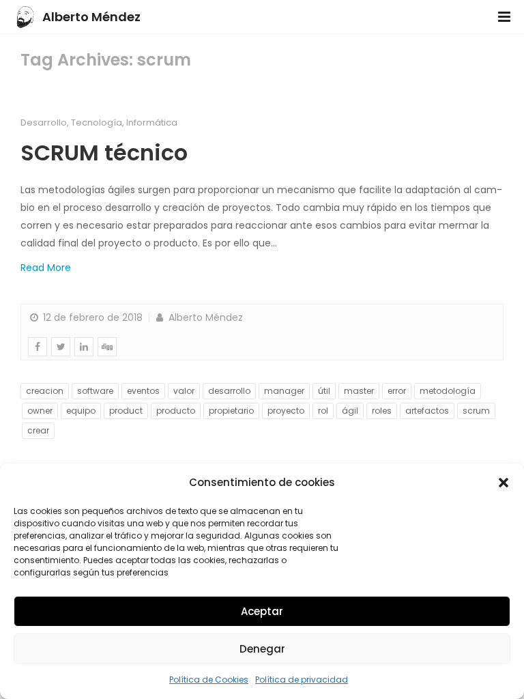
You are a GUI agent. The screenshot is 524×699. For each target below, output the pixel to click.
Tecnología (96, 122)
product (126, 410)
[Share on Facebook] (37, 346)
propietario (231, 410)
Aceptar (262, 611)
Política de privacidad (301, 679)
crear (38, 430)
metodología (448, 391)
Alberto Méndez (91, 16)
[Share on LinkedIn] (83, 346)
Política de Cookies (208, 679)
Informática (151, 122)
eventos (143, 391)
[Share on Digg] (107, 346)
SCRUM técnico (104, 152)
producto (175, 410)
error (397, 391)
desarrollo (229, 391)
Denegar (262, 649)
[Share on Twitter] (60, 346)
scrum (476, 410)
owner (40, 410)
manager (284, 391)
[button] (503, 482)
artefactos (427, 410)
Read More (45, 267)
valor (183, 391)
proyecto (285, 410)
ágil (350, 410)
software (95, 391)
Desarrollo (43, 122)
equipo (81, 410)
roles (382, 410)
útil (324, 391)
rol (323, 410)
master (359, 391)
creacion (44, 391)
